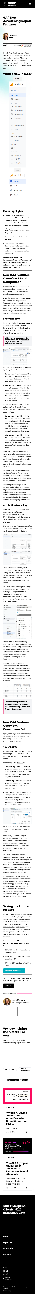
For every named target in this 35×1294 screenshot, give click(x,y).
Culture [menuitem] (7, 1254)
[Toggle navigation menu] (30, 4)
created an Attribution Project (17, 340)
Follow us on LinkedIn (8, 1278)
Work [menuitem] (5, 1237)
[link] (6, 4)
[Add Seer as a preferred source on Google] (26, 46)
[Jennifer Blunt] (5, 36)
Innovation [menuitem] (8, 1249)
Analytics (17, 46)
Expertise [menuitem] (7, 1243)
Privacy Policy (7, 1291)
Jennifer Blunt (13, 36)
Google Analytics (25, 1070)
